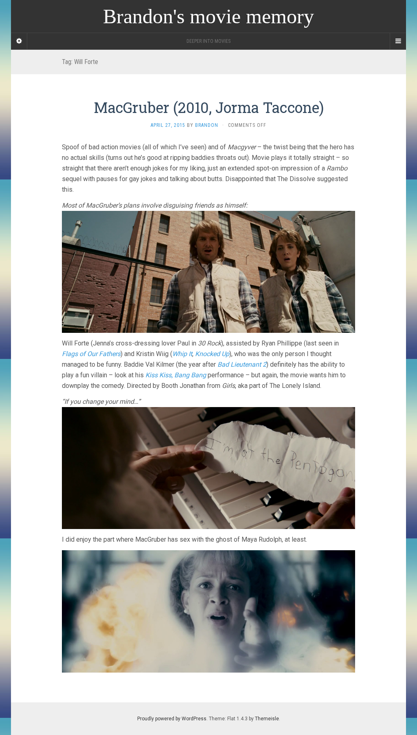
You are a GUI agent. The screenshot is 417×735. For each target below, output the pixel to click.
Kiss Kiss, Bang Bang (175, 375)
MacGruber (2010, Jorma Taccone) (209, 107)
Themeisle (267, 719)
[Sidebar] (19, 41)
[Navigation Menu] (398, 41)
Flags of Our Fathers (91, 354)
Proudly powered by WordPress (171, 719)
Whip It (182, 354)
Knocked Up (212, 354)
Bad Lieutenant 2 (241, 364)
